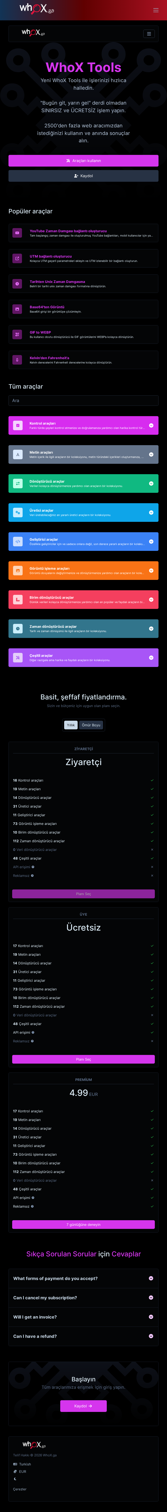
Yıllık (71, 725)
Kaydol (86, 176)
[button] (151, 425)
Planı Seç (83, 894)
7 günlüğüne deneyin (83, 1224)
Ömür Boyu (91, 725)
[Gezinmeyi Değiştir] (149, 34)
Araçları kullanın (86, 160)
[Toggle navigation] (156, 10)
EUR (22, 1471)
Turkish (24, 1464)
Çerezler (20, 1489)
